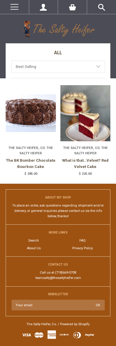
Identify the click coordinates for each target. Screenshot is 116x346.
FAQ (82, 240)
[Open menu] (14, 7)
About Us (34, 248)
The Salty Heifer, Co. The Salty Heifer (30, 150)
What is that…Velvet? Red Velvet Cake (85, 163)
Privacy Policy (82, 248)
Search (33, 240)
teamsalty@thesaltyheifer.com (58, 278)
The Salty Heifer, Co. (41, 324)
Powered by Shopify (75, 324)
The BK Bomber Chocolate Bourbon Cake (30, 163)
